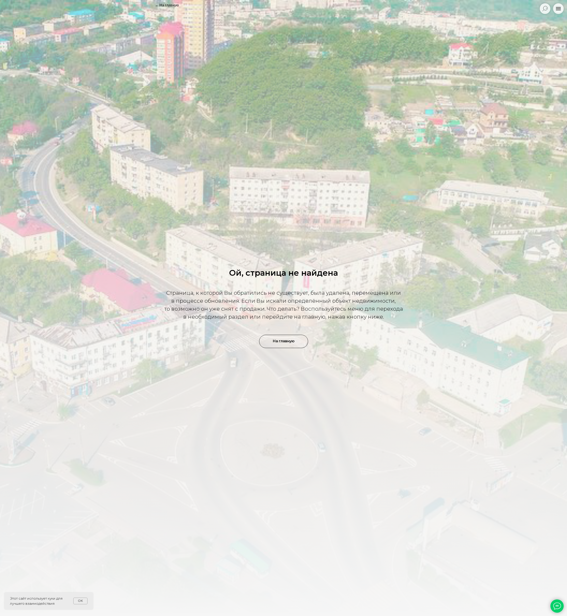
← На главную (167, 5)
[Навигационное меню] (558, 8)
